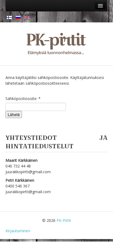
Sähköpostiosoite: (23, 98)
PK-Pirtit (63, 220)
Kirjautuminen (17, 230)
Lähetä (14, 114)
